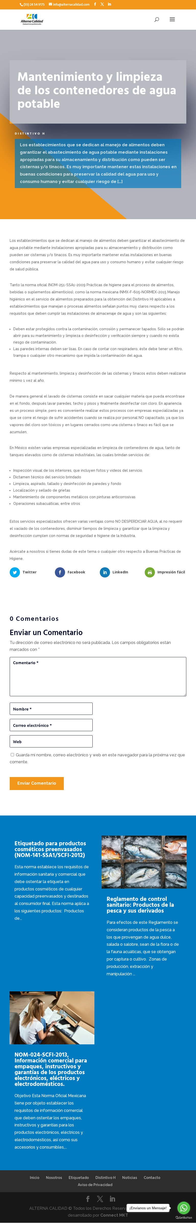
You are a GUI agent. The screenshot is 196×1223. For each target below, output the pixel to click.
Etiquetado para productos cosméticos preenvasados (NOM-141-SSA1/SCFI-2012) (50, 849)
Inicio (34, 1178)
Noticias (129, 1178)
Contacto (152, 1178)
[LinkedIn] (109, 5)
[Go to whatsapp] (183, 1208)
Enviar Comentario (36, 783)
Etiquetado (79, 1178)
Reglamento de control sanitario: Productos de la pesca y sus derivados (140, 905)
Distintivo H (105, 1178)
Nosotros (54, 1178)
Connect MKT (114, 1215)
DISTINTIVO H (30, 133)
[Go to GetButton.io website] (184, 1217)
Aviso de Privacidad (95, 1185)
